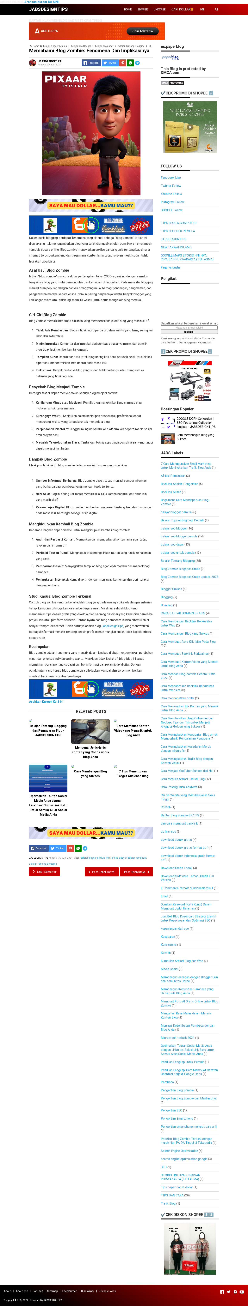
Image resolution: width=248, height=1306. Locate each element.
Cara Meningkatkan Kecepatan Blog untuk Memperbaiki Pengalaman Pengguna (189, 737)
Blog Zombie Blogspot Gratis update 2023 (189, 577)
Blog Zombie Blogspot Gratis (180, 569)
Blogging (167, 597)
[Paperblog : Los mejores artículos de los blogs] (170, 60)
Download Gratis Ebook (176, 868)
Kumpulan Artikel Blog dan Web (182, 961)
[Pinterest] (122, 62)
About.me (22, 1291)
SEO (164, 1167)
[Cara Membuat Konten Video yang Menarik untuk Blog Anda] (133, 720)
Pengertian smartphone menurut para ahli (189, 1126)
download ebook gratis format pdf (184, 848)
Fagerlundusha (170, 267)
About (7, 1291)
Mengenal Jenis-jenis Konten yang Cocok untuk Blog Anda (90, 752)
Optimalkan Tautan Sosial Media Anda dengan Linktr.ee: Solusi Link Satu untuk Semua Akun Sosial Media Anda (48, 805)
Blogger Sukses (171, 589)
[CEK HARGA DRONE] (190, 400)
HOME (128, 9)
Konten (166, 953)
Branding (166, 605)
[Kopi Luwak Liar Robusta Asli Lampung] (190, 152)
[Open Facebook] (222, 1292)
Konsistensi (169, 944)
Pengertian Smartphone (177, 1118)
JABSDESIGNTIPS (173, 239)
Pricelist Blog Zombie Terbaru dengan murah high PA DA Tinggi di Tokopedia (186, 1141)
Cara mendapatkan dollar (177, 698)
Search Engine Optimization (179, 1151)
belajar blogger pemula (93, 857)
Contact (38, 1291)
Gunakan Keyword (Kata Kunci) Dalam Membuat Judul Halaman (186, 906)
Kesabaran (168, 937)
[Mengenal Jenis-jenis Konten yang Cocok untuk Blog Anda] (90, 731)
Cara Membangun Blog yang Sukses (90, 774)
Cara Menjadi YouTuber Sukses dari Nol (187, 771)
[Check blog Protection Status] (172, 84)
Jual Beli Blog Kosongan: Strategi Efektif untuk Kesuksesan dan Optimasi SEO (188, 918)
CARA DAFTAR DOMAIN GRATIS (183, 613)
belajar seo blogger (116, 857)
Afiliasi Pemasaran (173, 476)
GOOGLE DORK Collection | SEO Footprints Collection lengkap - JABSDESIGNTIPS (196, 423)
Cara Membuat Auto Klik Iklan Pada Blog (188, 642)
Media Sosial (169, 969)
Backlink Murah (171, 492)
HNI (202, 9)
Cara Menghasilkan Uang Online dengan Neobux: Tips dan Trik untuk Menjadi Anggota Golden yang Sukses (187, 722)
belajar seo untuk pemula (178, 552)
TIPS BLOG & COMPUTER (178, 223)
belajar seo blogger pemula (179, 536)
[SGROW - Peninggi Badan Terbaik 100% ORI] (190, 1274)
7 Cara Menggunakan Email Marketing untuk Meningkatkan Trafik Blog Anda (186, 466)
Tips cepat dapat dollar (177, 1187)
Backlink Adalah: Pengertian (179, 484)
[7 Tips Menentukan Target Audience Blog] (133, 766)
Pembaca (167, 1082)
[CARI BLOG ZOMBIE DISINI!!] (91, 225)
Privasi (188, 338)
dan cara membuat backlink (179, 823)
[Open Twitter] (228, 1292)
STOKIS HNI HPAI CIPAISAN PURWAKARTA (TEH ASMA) (180, 1177)
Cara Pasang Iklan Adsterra (179, 787)
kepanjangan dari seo (175, 928)
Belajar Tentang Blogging (43, 863)
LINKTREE (160, 9)
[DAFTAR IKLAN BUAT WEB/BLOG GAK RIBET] (97, 39)
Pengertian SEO (171, 1110)
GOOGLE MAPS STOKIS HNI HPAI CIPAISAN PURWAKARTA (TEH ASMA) (187, 257)
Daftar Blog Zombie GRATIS (180, 815)
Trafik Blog (168, 1203)
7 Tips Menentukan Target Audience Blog (133, 774)
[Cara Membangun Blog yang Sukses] (90, 766)
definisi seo (168, 831)
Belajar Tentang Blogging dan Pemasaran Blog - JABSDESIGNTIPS (48, 730)
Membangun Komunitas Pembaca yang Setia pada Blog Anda (187, 991)
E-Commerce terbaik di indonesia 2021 (187, 888)
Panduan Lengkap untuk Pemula (182, 1062)
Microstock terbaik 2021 (178, 1038)
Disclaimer (87, 1291)
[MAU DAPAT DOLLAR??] (91, 205)
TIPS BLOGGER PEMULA (178, 231)
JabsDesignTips (112, 626)
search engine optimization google (184, 1159)
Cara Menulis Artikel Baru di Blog (183, 779)
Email (164, 896)
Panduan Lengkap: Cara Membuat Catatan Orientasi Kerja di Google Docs (189, 1072)
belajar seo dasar (137, 857)
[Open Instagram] (235, 1292)
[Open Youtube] (241, 1292)
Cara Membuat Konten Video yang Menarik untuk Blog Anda (133, 730)
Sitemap (52, 1291)
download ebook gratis (176, 840)
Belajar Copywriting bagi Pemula (182, 520)
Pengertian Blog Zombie (177, 1090)
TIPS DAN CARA (172, 1195)
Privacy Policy (107, 1291)
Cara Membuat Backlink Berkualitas (185, 654)
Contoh (166, 807)
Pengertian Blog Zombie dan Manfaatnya (188, 1098)
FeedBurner (69, 1291)
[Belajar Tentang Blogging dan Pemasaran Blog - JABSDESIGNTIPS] (48, 720)
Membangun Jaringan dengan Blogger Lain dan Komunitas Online (189, 979)
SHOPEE (143, 9)
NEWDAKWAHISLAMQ (176, 247)
